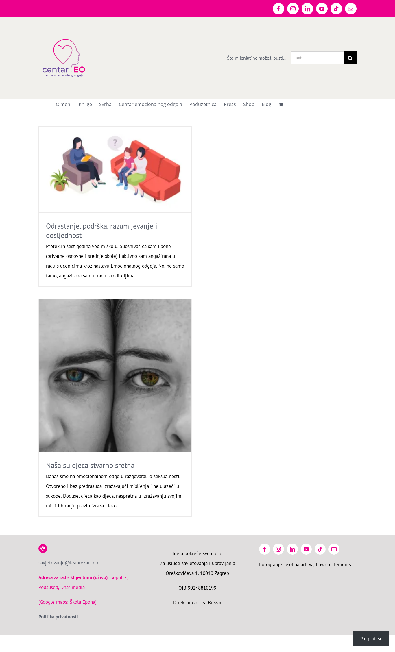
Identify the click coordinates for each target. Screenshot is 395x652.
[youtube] (306, 549)
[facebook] (264, 549)
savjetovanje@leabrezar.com (68, 563)
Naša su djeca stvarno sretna (90, 465)
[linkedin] (292, 549)
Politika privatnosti (58, 617)
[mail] (333, 549)
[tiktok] (320, 549)
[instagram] (278, 549)
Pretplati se (371, 638)
